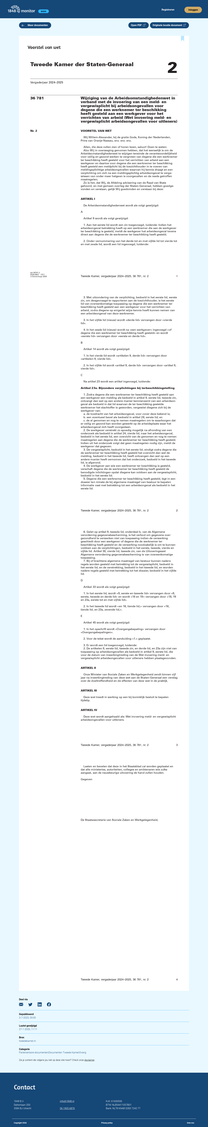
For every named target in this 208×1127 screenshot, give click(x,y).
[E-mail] (23, 1005)
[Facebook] (51, 1005)
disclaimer (89, 1060)
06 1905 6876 (67, 1108)
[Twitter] (32, 1005)
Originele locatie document (168, 25)
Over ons (190, 1123)
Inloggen (193, 9)
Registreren (168, 9)
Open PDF (137, 25)
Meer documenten (38, 25)
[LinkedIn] (42, 1005)
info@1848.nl (67, 1101)
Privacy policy (107, 1123)
